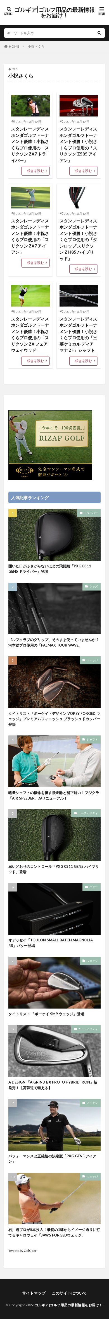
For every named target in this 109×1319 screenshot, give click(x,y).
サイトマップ (34, 1293)
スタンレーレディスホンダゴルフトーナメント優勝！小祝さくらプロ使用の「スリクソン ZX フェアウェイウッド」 (30, 334)
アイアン (92, 1102)
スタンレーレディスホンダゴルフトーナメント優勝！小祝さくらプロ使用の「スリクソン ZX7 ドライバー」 (30, 144)
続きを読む (35, 171)
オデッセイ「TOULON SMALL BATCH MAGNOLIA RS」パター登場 (50, 943)
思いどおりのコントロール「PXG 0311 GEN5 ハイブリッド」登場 (53, 869)
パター (93, 886)
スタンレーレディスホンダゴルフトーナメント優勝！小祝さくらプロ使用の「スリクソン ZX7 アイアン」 (30, 236)
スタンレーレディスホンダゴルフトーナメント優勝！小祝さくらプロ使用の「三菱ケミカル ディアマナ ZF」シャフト (78, 334)
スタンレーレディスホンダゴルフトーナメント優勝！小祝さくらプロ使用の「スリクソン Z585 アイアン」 (78, 144)
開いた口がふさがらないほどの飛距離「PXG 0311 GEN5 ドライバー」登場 (49, 569)
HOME (14, 46)
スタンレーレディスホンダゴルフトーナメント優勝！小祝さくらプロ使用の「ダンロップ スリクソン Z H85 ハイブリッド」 (78, 239)
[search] (99, 33)
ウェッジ (92, 660)
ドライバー (91, 512)
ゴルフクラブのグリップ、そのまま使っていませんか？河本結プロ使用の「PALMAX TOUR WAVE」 (53, 642)
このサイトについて (69, 1293)
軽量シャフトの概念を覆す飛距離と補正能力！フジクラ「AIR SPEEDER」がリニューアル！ (53, 795)
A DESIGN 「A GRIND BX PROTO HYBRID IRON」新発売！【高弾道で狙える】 (52, 1085)
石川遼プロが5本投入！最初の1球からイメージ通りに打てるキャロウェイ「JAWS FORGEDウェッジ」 (54, 1232)
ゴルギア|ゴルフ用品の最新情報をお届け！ (55, 12)
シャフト (92, 739)
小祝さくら (36, 46)
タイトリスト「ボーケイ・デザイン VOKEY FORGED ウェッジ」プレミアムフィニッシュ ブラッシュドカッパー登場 (54, 719)
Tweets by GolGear (22, 1250)
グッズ (93, 586)
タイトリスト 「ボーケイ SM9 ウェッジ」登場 (46, 1014)
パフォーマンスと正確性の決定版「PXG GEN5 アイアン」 (52, 1159)
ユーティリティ (88, 813)
